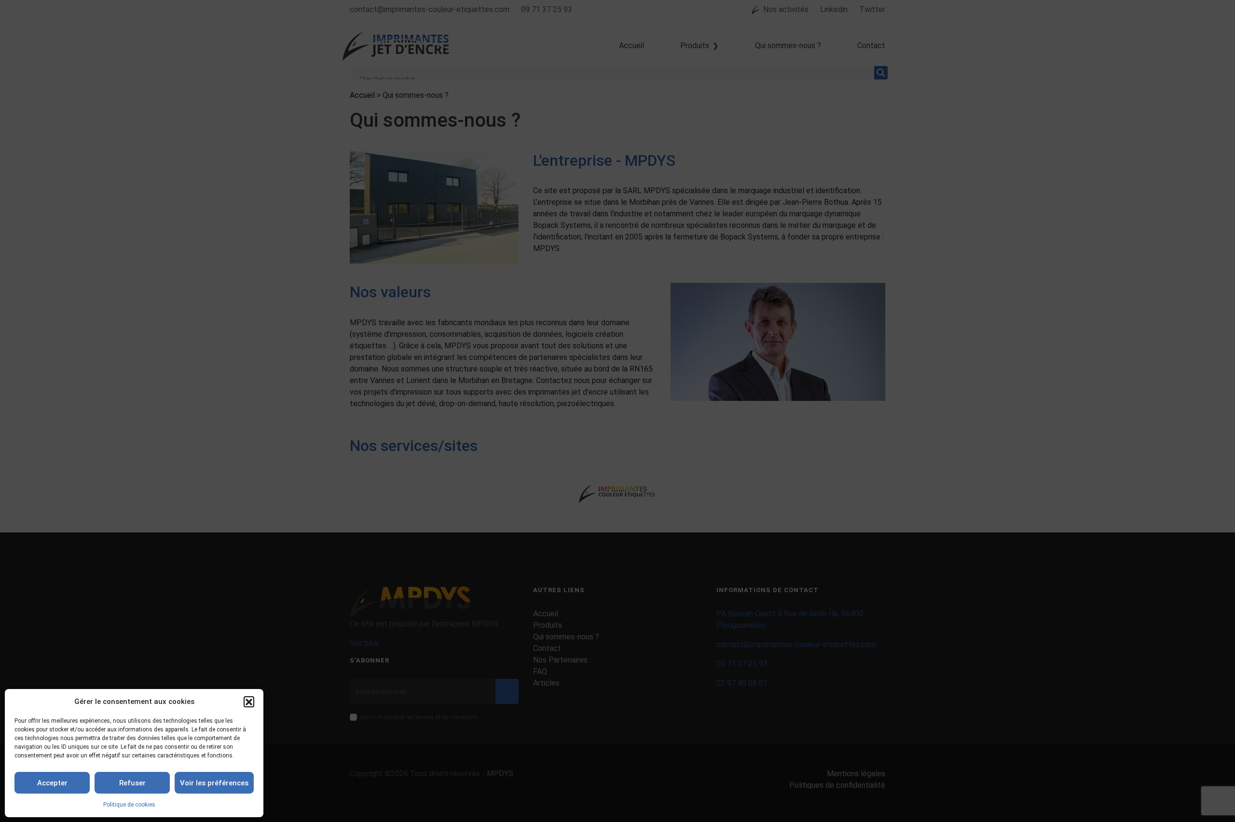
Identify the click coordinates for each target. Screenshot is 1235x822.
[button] (249, 701)
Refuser (132, 783)
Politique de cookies (129, 804)
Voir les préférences (214, 783)
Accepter (52, 783)
